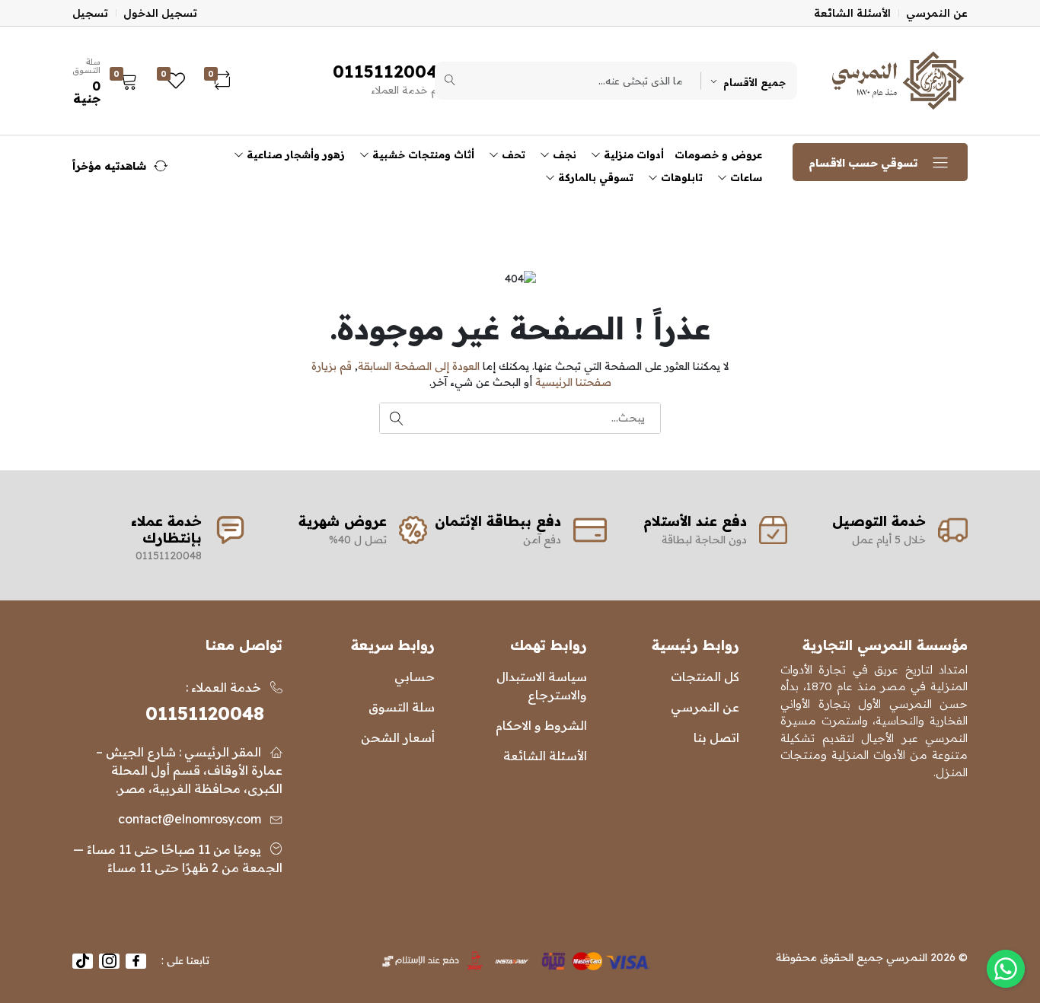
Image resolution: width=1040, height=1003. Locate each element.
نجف (563, 154)
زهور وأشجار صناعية (294, 154)
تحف (512, 154)
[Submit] (450, 81)
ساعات (744, 177)
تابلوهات (680, 177)
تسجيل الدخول (160, 13)
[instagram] (109, 961)
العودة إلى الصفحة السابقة (419, 366)
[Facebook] (136, 961)
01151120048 (204, 713)
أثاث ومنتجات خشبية (421, 154)
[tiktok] (82, 961)
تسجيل (90, 13)
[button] (108, 81)
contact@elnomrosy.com (189, 818)
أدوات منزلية (632, 154)
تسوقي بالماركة (594, 177)
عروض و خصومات (718, 154)
